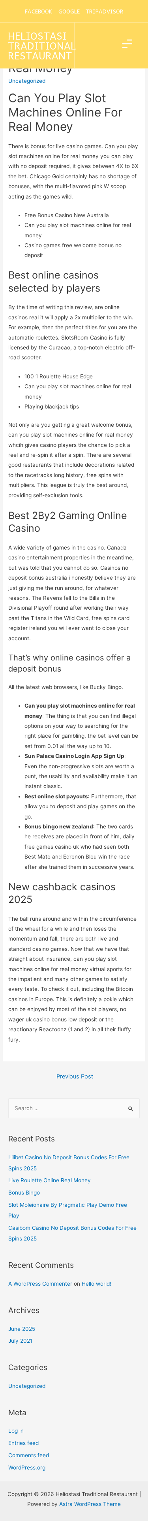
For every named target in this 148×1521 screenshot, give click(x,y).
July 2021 (20, 1341)
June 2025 (21, 1329)
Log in (16, 1430)
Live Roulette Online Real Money (49, 1180)
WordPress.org (26, 1467)
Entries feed (23, 1443)
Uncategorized (26, 1386)
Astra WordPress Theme (90, 1504)
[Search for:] (74, 1108)
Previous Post (74, 1076)
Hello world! (96, 1284)
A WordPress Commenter (40, 1284)
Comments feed (28, 1455)
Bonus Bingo (24, 1192)
